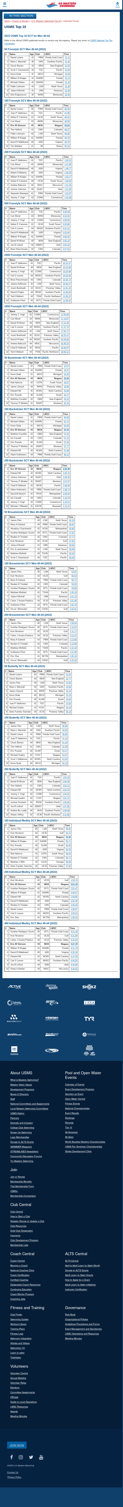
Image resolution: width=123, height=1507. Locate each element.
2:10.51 (66, 502)
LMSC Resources (19, 1406)
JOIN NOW (17, 1445)
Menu (5, 6)
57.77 (66, 446)
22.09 (67, 74)
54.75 (68, 833)
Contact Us (12, 1472)
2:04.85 (74, 897)
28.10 (71, 553)
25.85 (66, 387)
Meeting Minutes (73, 1338)
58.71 (74, 580)
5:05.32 (66, 241)
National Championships (77, 1108)
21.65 (67, 70)
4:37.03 (74, 956)
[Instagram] (20, 1457)
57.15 (66, 438)
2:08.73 (66, 489)
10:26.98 (67, 271)
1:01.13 (73, 596)
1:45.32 (67, 160)
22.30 (67, 86)
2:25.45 (73, 660)
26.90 (71, 528)
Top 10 (68, 1127)
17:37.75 (65, 327)
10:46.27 (67, 284)
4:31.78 (74, 948)
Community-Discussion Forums (26, 1156)
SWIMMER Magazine (21, 1146)
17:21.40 (65, 323)
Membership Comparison (23, 1195)
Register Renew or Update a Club (27, 1221)
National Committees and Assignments (29, 1103)
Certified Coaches (19, 1279)
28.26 (71, 557)
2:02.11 (66, 786)
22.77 (68, 678)
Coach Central (17, 1260)
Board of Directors (19, 1094)
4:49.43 (66, 212)
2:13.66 (73, 639)
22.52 (68, 674)
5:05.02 (66, 236)
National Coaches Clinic (22, 1270)
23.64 (68, 699)
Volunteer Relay (18, 1382)
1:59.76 (74, 880)
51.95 (64, 747)
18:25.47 (65, 335)
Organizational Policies (76, 1319)
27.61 (71, 533)
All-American (71, 1132)
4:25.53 (74, 940)
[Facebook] (11, 1457)
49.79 (67, 142)
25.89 (66, 391)
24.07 (66, 370)
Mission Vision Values (21, 1084)
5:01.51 (66, 228)
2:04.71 (66, 798)
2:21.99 (73, 652)
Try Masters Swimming (21, 1161)
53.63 (64, 759)
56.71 (68, 858)
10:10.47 (67, 263)
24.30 (66, 374)
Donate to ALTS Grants (22, 1141)
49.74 (67, 138)
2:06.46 (66, 802)
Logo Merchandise (19, 1137)
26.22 (66, 399)
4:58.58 (66, 220)
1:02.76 (73, 605)
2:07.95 (66, 806)
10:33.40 (67, 275)
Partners (14, 1118)
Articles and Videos (20, 1343)
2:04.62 (66, 794)
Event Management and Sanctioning (83, 1328)
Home (7, 21)
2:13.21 (73, 635)
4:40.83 (74, 960)
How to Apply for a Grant (77, 1279)
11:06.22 (67, 296)
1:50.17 (67, 177)
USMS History (17, 1113)
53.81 (74, 572)
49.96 (64, 726)
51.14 (64, 738)
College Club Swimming (22, 1127)
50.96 (64, 734)
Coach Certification (19, 1275)
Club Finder (16, 1314)
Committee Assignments (22, 1392)
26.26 (66, 403)
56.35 (68, 849)
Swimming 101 (17, 1347)
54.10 (64, 763)
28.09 (71, 549)
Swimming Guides (19, 1319)
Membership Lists (19, 1245)
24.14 (68, 707)
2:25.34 (73, 656)
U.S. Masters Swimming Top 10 (46, 21)
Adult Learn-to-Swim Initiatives (80, 1284)
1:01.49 (73, 600)
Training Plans (17, 1328)
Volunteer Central (19, 1373)
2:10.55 (73, 627)
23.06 (68, 683)
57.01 (66, 434)
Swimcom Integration (21, 1338)
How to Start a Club (20, 1216)
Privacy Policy (14, 1477)
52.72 (66, 421)
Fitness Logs (16, 1333)
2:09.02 (74, 913)
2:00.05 (66, 781)
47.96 (67, 113)
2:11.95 (66, 814)
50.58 (64, 730)
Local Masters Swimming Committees (29, 1108)
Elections (14, 1387)
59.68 (74, 588)
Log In (117, 7)
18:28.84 (65, 339)
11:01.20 (67, 288)
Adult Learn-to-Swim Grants (79, 1275)
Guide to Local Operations (23, 1401)
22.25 (67, 82)
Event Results (72, 1113)
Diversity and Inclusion (21, 1122)
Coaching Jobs (17, 1298)
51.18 (64, 742)
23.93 (68, 703)
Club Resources (18, 1225)
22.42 (67, 95)
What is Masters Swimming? (24, 1079)
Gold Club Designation (21, 1230)
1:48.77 (67, 168)
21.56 (67, 66)
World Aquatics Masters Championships (85, 1141)
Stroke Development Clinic (78, 1151)
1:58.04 (73, 623)
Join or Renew (17, 1176)
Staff (12, 1098)
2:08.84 (66, 810)
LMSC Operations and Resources (82, 1333)
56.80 (68, 862)
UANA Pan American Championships (83, 1146)
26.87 (71, 524)
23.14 (68, 691)
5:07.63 (66, 249)
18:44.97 (65, 348)
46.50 (67, 109)
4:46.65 (74, 969)
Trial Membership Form (22, 1186)
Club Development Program (24, 1240)
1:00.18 (73, 592)
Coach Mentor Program (22, 1294)
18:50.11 (65, 352)
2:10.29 (66, 498)
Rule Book (70, 1314)
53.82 (66, 425)
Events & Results (20, 21)
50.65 (68, 829)
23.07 (66, 366)
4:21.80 (74, 936)
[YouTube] (41, 1457)
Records (69, 1122)
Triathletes (15, 1357)
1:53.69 (67, 197)
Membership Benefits (21, 1181)
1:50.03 (67, 173)
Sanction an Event (74, 1094)
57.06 (68, 866)
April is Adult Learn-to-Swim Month (82, 1265)
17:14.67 (65, 319)
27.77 (71, 537)
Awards (14, 1411)
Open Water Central (75, 1098)
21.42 (67, 61)
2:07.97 (66, 481)
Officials (14, 1397)
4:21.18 (74, 931)
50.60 (66, 417)
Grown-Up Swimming (21, 1132)
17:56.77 (65, 331)
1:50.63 (67, 181)
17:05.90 (65, 314)
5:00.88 (66, 224)
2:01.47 (74, 888)
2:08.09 (66, 485)
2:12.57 (66, 506)
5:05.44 (66, 245)
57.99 (66, 450)
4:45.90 (74, 965)
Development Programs (22, 1089)
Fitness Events (72, 1103)
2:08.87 (74, 909)
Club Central (16, 1211)
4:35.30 (74, 952)
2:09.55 (66, 494)
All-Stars (69, 1137)
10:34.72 (67, 280)
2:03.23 (66, 790)
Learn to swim (17, 1352)
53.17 (64, 751)
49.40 (67, 134)
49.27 (67, 129)
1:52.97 (67, 193)
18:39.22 (65, 343)
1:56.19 (66, 777)
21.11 (67, 57)
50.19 (67, 146)
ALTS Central (71, 1260)
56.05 (68, 845)
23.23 (68, 695)
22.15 (67, 78)
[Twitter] (31, 1457)
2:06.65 (66, 477)
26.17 (66, 395)
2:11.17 (73, 631)
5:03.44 (66, 232)
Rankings (69, 1117)
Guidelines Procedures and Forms (82, 1324)
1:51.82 (67, 189)
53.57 (64, 755)
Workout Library (18, 1324)
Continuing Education (21, 1289)
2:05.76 (66, 473)
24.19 (71, 520)
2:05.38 (74, 901)
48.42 (67, 117)
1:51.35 (67, 185)
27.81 (71, 541)
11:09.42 (67, 300)
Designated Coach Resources (25, 1284)
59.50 (74, 584)
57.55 (66, 442)
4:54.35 (66, 216)
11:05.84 (67, 292)
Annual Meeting (18, 1378)
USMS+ (14, 1191)
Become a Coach (19, 1265)
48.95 (67, 121)
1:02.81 (73, 609)
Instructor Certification (76, 1289)
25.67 (66, 382)
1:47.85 (67, 164)
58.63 (74, 576)
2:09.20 (74, 917)
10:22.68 (67, 267)
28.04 (71, 545)
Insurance (15, 1235)
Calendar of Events (74, 1084)
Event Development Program (79, 1089)
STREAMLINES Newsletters (24, 1151)
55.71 (68, 841)
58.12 (66, 454)
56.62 (68, 853)
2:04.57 (74, 892)
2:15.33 (73, 648)
